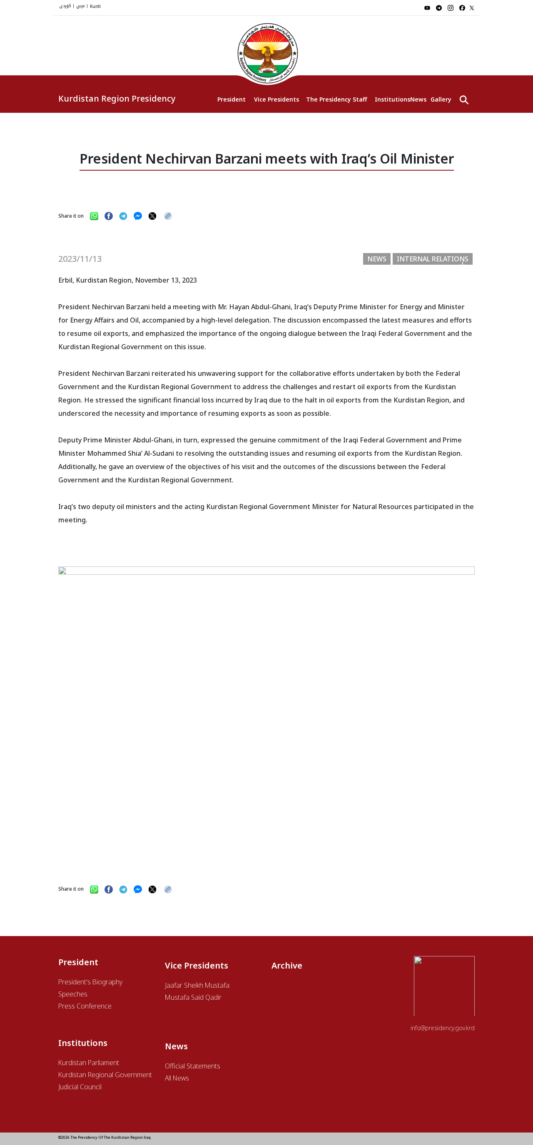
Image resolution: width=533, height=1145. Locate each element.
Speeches (72, 993)
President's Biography (90, 981)
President (231, 99)
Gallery (441, 99)
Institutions (392, 99)
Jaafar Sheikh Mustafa (197, 985)
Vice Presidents (276, 99)
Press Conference (85, 1006)
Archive (286, 965)
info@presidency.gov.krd (443, 1028)
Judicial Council (80, 1086)
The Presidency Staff (336, 99)
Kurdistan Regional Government (105, 1074)
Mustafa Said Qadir (193, 997)
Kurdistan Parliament (88, 1062)
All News (177, 1078)
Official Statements (192, 1065)
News (418, 99)
